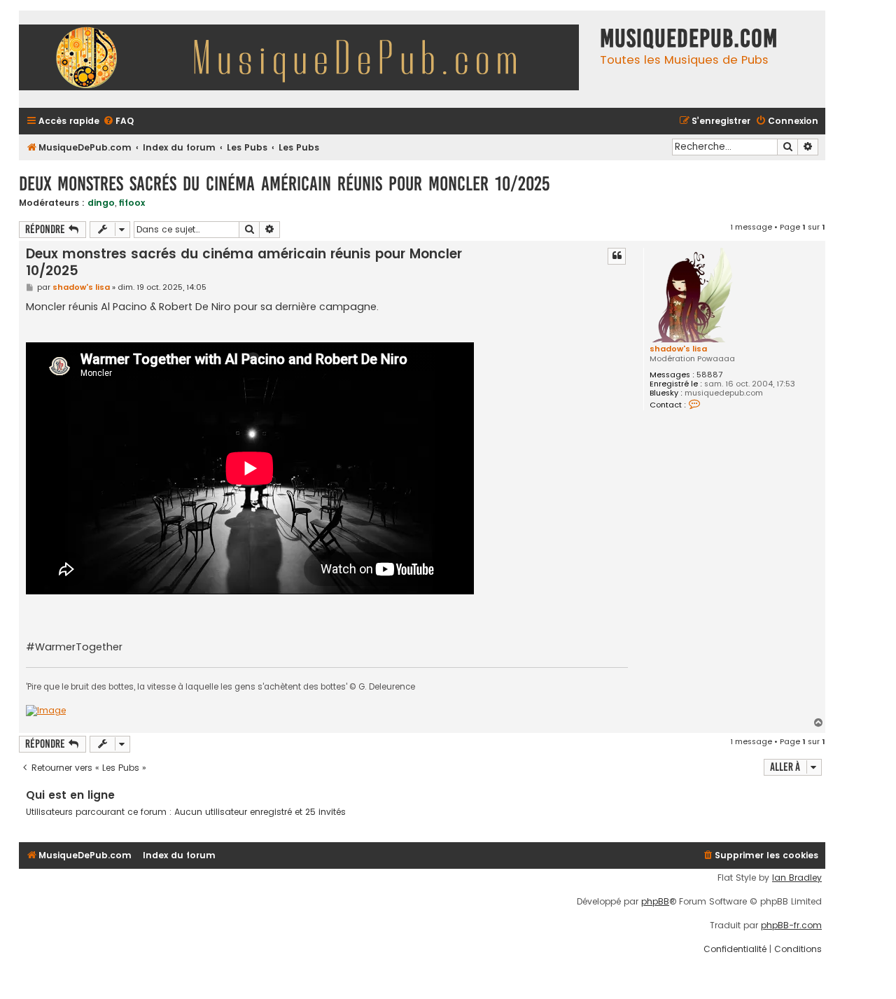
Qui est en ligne (70, 795)
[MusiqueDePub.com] (305, 59)
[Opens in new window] (46, 711)
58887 (709, 374)
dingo (101, 203)
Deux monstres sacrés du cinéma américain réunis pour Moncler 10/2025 (284, 184)
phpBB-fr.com (791, 925)
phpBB (655, 901)
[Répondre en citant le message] (617, 256)
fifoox (132, 203)
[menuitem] (118, 121)
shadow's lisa (678, 348)
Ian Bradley (797, 877)
